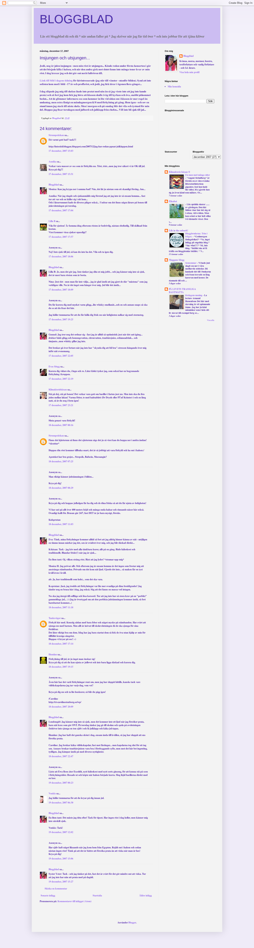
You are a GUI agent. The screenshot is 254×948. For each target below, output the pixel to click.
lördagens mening (194, 295)
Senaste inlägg (48, 895)
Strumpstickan (56, 135)
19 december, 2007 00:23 (61, 782)
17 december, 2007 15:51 (61, 174)
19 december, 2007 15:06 (61, 858)
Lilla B (52, 221)
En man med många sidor (197, 175)
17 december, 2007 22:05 (61, 355)
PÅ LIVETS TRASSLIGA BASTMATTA (182, 290)
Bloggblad (54, 184)
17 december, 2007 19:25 (61, 319)
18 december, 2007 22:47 (61, 756)
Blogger (132, 922)
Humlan (53, 654)
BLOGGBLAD (76, 19)
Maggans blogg (176, 260)
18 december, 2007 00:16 (61, 425)
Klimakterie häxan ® (179, 172)
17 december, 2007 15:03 (61, 151)
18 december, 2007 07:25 (61, 461)
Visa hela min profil (189, 72)
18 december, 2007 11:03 (61, 524)
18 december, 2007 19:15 (61, 666)
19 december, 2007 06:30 (61, 802)
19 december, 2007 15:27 (61, 881)
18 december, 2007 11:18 (61, 607)
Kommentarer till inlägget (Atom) (74, 901)
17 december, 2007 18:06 (61, 256)
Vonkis (52, 793)
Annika (52, 161)
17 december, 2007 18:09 (61, 289)
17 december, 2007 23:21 (61, 405)
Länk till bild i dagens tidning (56, 80)
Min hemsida (174, 86)
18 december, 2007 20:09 (61, 706)
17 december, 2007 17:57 (61, 236)
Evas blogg (54, 366)
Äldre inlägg (145, 895)
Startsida (97, 895)
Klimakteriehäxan (58, 389)
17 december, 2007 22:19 (61, 378)
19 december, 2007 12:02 (61, 832)
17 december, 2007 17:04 (61, 210)
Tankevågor (55, 618)
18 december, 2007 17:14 (61, 643)
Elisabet (173, 201)
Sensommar (191, 263)
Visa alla (210, 320)
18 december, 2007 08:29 (61, 487)
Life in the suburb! (178, 230)
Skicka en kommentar (56, 888)
